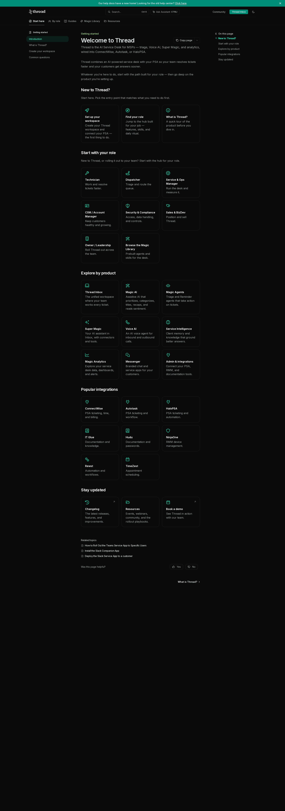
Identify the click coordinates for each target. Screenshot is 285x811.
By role (56, 21)
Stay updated (225, 59)
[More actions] (197, 40)
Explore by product (228, 48)
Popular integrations (229, 54)
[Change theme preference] (253, 12)
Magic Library (92, 21)
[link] (100, 124)
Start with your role (228, 43)
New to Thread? (227, 38)
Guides (72, 21)
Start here (38, 21)
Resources (114, 21)
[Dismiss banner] (280, 3)
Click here (181, 3)
